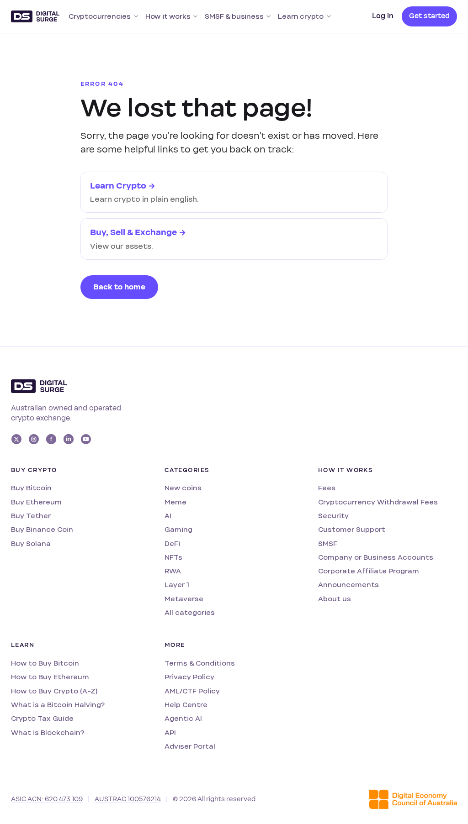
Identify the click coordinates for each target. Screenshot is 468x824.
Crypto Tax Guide (42, 718)
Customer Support (351, 529)
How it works (168, 16)
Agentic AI (183, 718)
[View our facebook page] (51, 439)
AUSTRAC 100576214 (128, 799)
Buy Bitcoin (31, 487)
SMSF (327, 543)
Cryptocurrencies (100, 16)
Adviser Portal (190, 746)
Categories (187, 470)
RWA (173, 571)
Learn (22, 645)
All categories (190, 612)
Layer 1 (177, 584)
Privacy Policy (189, 676)
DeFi (172, 543)
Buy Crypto (34, 470)
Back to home (119, 287)
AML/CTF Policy (192, 691)
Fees (326, 487)
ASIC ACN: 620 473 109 (47, 799)
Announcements (348, 584)
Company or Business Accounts (375, 557)
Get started (429, 16)
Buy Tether (31, 515)
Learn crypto (301, 16)
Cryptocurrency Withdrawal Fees (378, 502)
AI (168, 515)
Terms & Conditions (200, 663)
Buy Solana (31, 543)
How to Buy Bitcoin (45, 663)
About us (334, 598)
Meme (175, 502)
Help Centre (186, 704)
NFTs (173, 557)
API (170, 732)
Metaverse (184, 598)
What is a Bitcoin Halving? (58, 704)
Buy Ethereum (36, 502)
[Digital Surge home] (35, 16)
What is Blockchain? (47, 732)
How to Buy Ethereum (50, 676)
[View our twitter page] (16, 439)
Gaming (178, 529)
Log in (383, 16)
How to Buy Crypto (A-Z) (54, 691)
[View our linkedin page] (68, 439)
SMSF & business (234, 16)
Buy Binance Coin (42, 529)
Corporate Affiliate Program (368, 571)
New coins (183, 487)
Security (333, 515)
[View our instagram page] (33, 439)
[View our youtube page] (85, 439)
